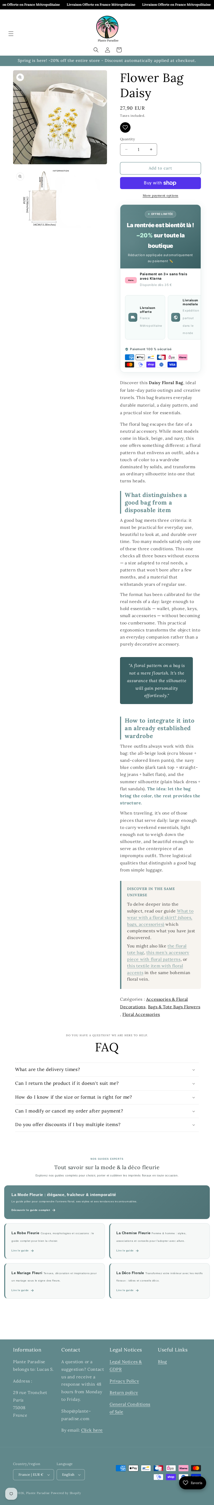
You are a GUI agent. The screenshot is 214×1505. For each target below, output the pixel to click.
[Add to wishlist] (125, 127)
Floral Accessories (141, 1014)
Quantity (127, 139)
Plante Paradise (38, 1493)
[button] (11, 33)
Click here (92, 1430)
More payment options (161, 195)
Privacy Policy (124, 1381)
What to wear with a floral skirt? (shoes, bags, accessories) (160, 917)
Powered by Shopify (66, 1493)
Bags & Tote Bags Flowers (174, 1006)
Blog (162, 1361)
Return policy (124, 1392)
